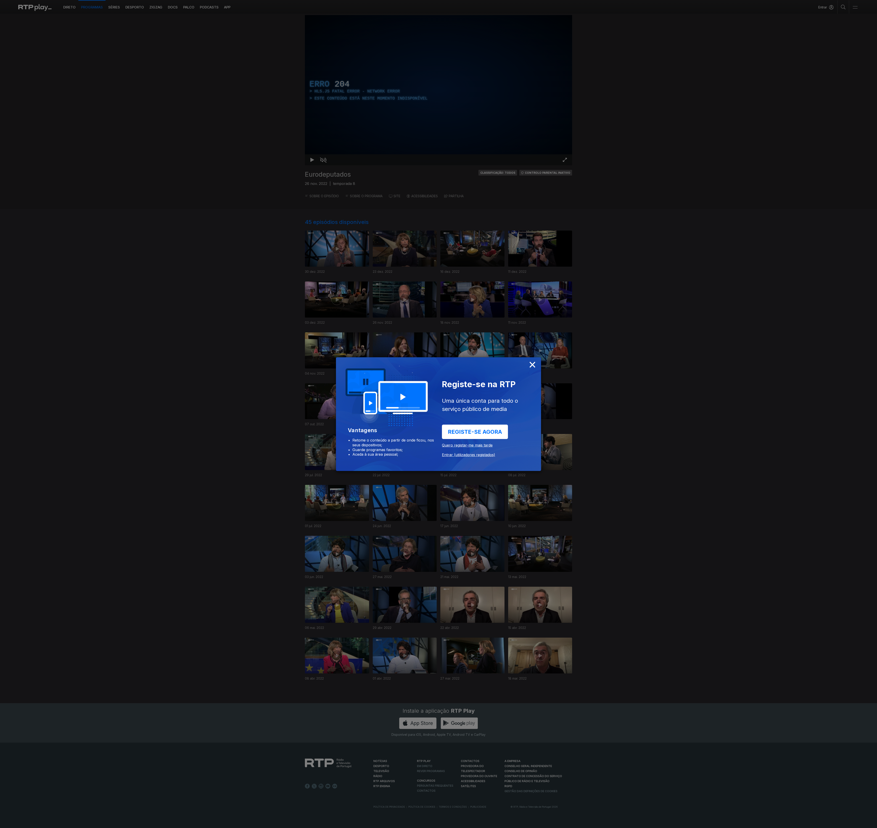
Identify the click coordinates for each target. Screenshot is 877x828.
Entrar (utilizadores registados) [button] (468, 454)
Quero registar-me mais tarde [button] (467, 445)
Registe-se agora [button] (475, 431)
